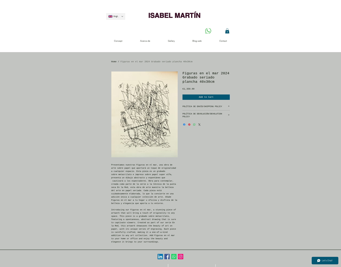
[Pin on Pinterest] (189, 124)
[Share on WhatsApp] (194, 124)
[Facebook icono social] (167, 256)
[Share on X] (199, 124)
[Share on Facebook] (184, 124)
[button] (227, 30)
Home (114, 62)
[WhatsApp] (173, 256)
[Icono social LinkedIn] (160, 256)
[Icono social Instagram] (180, 256)
